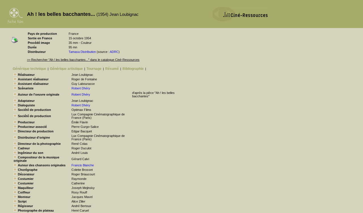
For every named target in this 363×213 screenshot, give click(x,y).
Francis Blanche (82, 165)
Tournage (94, 69)
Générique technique (29, 69)
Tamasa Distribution (82, 51)
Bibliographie (133, 69)
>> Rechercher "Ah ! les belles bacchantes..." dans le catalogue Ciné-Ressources (83, 59)
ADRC (114, 51)
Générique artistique (66, 69)
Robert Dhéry (80, 88)
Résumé (112, 69)
